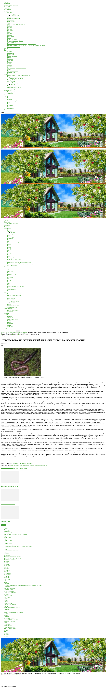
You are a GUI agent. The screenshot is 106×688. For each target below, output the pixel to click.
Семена (9, 69)
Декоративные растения (11, 5)
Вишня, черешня (12, 56)
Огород (6, 11)
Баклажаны (10, 20)
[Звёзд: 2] (9, 334)
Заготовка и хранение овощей (15, 78)
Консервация (7, 9)
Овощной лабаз (11, 80)
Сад (5, 50)
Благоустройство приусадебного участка (18, 75)
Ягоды (6, 96)
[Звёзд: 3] (15, 334)
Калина (9, 102)
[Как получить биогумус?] (10, 483)
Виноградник (11, 72)
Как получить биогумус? (10, 486)
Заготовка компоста (8, 504)
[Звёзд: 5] (26, 334)
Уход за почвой (8, 90)
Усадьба (6, 74)
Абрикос (9, 51)
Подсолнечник (15, 15)
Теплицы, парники (12, 89)
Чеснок (6, 633)
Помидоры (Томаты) (13, 39)
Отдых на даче (11, 81)
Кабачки (9, 27)
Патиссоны (10, 36)
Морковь (9, 33)
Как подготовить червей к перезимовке (23, 463)
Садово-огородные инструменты (16, 68)
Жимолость (10, 99)
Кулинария (7, 8)
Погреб (9, 86)
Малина (9, 106)
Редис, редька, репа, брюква (15, 41)
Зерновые (10, 12)
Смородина (10, 108)
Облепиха (10, 60)
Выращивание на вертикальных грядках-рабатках (21, 44)
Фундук (9, 65)
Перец (9, 38)
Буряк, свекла (11, 21)
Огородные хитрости (10, 42)
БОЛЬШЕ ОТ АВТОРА (20, 468)
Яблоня (9, 66)
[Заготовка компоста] (10, 500)
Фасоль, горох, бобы (10, 628)
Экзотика (6, 94)
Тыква (6, 622)
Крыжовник (10, 105)
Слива (9, 63)
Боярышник (10, 54)
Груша (9, 57)
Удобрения (10, 93)
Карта (5, 109)
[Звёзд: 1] (3, 334)
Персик (9, 62)
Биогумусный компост (13, 92)
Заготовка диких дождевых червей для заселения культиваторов (29, 465)
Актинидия (10, 53)
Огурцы (9, 35)
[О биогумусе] (10, 518)
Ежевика (9, 97)
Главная (6, 2)
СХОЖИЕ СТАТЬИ (7, 468)
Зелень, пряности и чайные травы (16, 24)
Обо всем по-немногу (13, 47)
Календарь (7, 6)
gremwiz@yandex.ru (17, 674)
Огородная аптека (9, 591)
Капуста (9, 29)
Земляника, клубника (13, 100)
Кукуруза (13, 14)
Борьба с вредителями (13, 18)
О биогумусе (5, 521)
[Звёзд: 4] (21, 334)
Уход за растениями (12, 71)
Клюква (9, 103)
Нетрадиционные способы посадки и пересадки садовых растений (26, 45)
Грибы (9, 17)
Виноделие (7, 3)
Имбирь (9, 26)
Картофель (10, 30)
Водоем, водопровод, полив (15, 77)
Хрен (5, 631)
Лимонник (10, 59)
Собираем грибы (15, 83)
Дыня (8, 23)
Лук (8, 32)
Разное (6, 48)
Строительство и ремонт (14, 87)
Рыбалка (13, 84)
